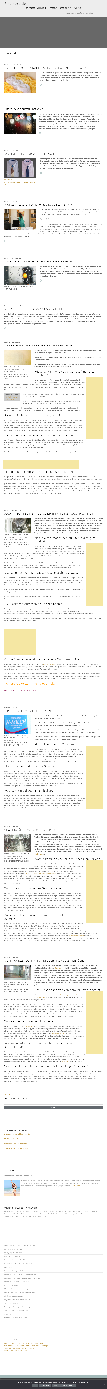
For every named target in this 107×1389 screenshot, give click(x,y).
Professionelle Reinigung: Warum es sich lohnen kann (39, 204)
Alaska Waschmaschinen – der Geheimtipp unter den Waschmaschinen (48, 513)
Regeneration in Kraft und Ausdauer (17, 1300)
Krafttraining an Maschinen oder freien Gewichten (22, 1278)
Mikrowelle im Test (58, 1034)
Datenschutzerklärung (70, 8)
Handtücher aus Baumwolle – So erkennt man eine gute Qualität (46, 68)
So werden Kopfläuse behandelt (15, 1351)
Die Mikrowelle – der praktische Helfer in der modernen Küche (44, 960)
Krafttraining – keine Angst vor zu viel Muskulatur (21, 1274)
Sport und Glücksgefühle (13, 1303)
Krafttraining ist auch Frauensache (16, 1282)
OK (35, 1385)
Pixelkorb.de (15, 3)
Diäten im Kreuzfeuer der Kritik (15, 1260)
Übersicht (41, 8)
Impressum (53, 8)
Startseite (30, 8)
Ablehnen (45, 1385)
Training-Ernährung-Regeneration (16, 1310)
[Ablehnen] (104, 1384)
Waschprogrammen (50, 664)
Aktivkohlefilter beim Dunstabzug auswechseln (35, 309)
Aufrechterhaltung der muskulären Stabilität (20, 1245)
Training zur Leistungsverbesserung (17, 1307)
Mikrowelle (28, 1026)
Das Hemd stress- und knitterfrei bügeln (30, 153)
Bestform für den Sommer (13, 1249)
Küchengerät (58, 968)
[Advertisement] (95, 408)
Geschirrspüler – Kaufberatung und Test (30, 829)
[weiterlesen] (75, 1186)
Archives (7, 1242)
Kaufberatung (39, 854)
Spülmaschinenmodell (76, 936)
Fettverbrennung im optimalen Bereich (18, 1264)
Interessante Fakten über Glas (23, 109)
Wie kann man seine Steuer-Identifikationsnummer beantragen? (26, 1346)
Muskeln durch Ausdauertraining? (16, 1289)
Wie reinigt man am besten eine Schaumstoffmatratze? (38, 345)
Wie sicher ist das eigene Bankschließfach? (19, 1348)
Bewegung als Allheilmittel (13, 1253)
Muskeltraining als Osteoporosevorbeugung (19, 1292)
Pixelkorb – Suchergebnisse (14, 1296)
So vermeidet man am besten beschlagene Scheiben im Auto (41, 261)
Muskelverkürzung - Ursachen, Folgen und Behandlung (23, 1343)
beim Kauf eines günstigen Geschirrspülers (41, 874)
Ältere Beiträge (9, 1095)
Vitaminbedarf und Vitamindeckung (16, 1318)
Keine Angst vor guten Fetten (14, 1271)
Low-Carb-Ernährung (11, 1285)
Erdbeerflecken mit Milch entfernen (27, 711)
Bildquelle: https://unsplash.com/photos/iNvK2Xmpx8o (20, 182)
